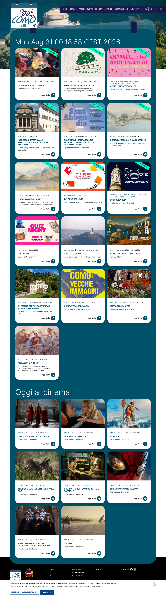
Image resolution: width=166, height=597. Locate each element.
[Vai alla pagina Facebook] (151, 9)
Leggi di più (45, 95)
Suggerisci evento (103, 9)
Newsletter (136, 9)
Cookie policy (113, 583)
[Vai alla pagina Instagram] (155, 9)
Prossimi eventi (86, 9)
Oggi (65, 9)
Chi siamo (50, 569)
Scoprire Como (121, 9)
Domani (73, 9)
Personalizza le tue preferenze (24, 592)
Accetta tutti (47, 592)
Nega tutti (154, 584)
